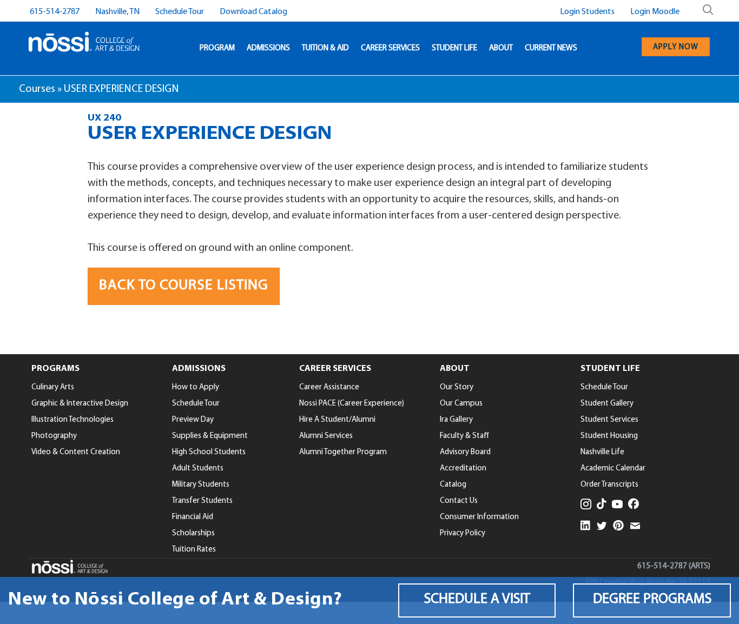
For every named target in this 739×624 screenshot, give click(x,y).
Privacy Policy (462, 533)
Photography (54, 436)
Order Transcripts (609, 485)
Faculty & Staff (464, 436)
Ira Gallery (456, 420)
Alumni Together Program (343, 452)
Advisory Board (465, 452)
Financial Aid (192, 517)
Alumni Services (326, 436)
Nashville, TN (117, 12)
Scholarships (193, 533)
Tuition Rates (194, 550)
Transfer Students (202, 501)
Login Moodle (654, 12)
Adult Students (197, 468)
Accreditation (463, 468)
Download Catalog (253, 12)
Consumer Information (479, 517)
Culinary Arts (52, 387)
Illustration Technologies (72, 420)
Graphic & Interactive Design (79, 404)
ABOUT (501, 48)
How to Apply (195, 387)
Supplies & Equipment (210, 436)
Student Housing (609, 436)
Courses (37, 89)
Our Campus (461, 404)
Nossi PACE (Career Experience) (351, 404)
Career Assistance (329, 387)
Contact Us (459, 501)
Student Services (609, 420)
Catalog (453, 485)
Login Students (587, 12)
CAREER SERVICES (390, 48)
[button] (477, 600)
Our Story (456, 387)
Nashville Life (602, 452)
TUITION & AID (325, 48)
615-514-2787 (55, 12)
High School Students (209, 452)
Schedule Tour (179, 12)
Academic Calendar (612, 468)
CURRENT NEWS (551, 48)
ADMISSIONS (268, 48)
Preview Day (193, 420)
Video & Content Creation (75, 452)
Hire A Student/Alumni (337, 420)
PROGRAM (217, 48)
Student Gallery (607, 404)
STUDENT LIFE (454, 48)
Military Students (200, 485)
